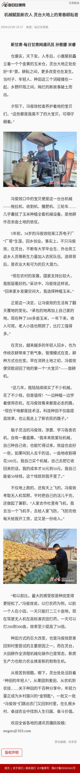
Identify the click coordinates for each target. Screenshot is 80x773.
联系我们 (31, 768)
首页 (7, 768)
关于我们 (18, 768)
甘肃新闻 (74, 3)
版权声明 (12, 752)
